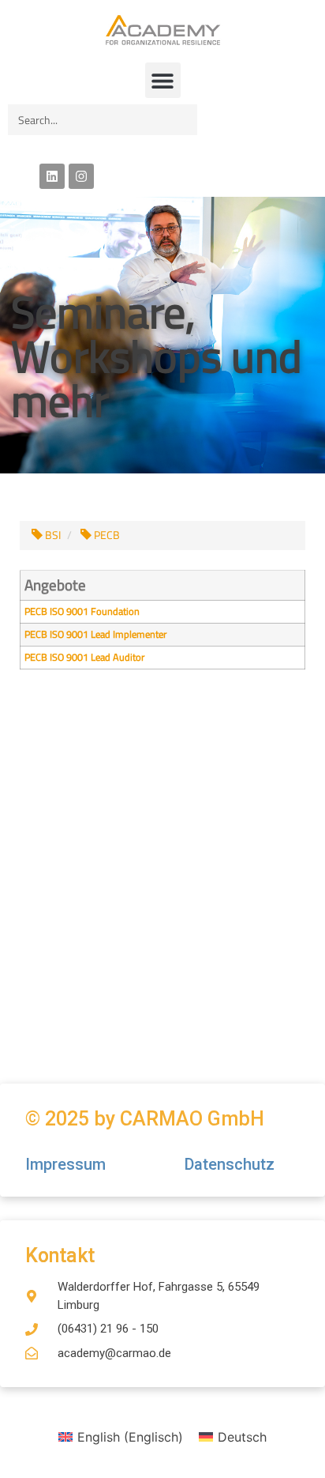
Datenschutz (230, 1164)
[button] (163, 80)
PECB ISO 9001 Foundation (82, 611)
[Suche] (181, 119)
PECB (106, 535)
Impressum (67, 1164)
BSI (52, 535)
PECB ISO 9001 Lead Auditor (84, 657)
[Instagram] (81, 176)
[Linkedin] (52, 176)
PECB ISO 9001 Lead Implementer (95, 634)
